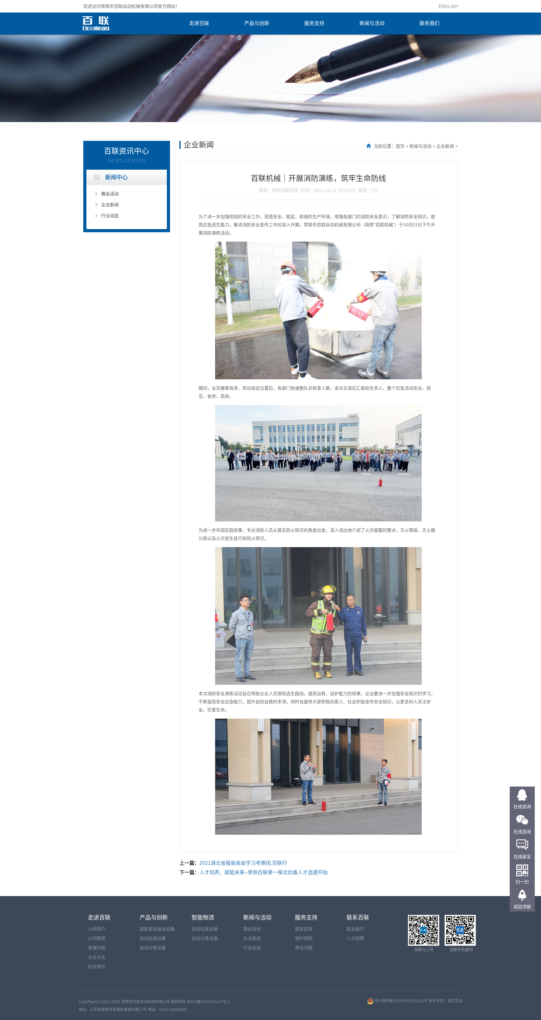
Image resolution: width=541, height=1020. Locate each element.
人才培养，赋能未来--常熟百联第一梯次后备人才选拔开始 (263, 872)
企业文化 (97, 957)
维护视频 (303, 938)
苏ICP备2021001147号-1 (208, 1002)
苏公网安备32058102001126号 (401, 1001)
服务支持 (314, 23)
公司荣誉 (97, 938)
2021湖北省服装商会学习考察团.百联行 (243, 863)
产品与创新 (256, 23)
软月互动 (454, 1001)
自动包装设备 (153, 938)
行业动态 (110, 215)
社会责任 (97, 966)
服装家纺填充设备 (157, 928)
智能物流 (203, 918)
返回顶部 (522, 906)
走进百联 (199, 23)
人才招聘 (355, 938)
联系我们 (430, 23)
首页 (400, 146)
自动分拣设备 (153, 947)
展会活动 (110, 193)
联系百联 (358, 918)
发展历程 (97, 947)
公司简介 (97, 928)
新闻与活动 (371, 23)
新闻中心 (116, 177)
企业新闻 (110, 204)
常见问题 (303, 947)
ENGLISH (448, 6)
